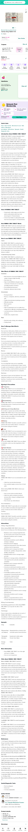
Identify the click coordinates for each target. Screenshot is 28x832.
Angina (4, 33)
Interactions (11, 129)
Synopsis (17, 129)
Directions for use (16, 125)
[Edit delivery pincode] (26, 58)
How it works (8, 125)
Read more (5, 820)
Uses (2, 125)
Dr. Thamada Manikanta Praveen (14, 802)
